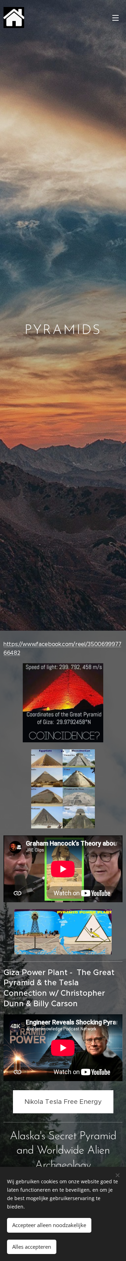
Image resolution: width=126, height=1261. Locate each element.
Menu (115, 17)
